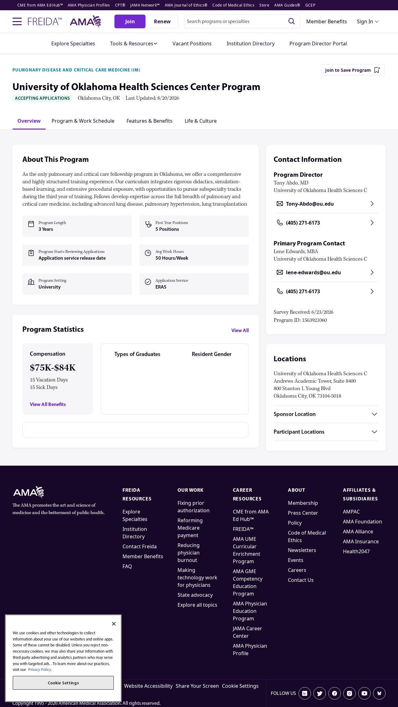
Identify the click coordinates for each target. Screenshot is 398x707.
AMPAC (351, 511)
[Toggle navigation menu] (17, 21)
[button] (134, 43)
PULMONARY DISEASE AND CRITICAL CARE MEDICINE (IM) (76, 70)
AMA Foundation (362, 521)
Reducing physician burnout (189, 552)
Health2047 (356, 551)
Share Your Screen (197, 685)
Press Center (303, 512)
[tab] (29, 121)
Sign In (365, 21)
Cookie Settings (240, 685)
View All (240, 330)
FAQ (127, 566)
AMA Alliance (358, 531)
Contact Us (301, 580)
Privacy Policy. (40, 669)
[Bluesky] (379, 693)
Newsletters (302, 550)
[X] (319, 693)
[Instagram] (349, 693)
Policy (295, 522)
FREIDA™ (243, 529)
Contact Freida (140, 546)
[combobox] (242, 21)
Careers (297, 570)
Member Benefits (326, 21)
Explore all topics (197, 604)
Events (295, 560)
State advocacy (195, 594)
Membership (303, 502)
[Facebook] (334, 693)
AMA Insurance (361, 541)
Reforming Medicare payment (190, 528)
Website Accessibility (148, 685)
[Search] (291, 21)
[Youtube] (364, 693)
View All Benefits (48, 404)
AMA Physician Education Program (250, 611)
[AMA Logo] (86, 21)
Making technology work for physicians (197, 577)
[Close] (114, 624)
